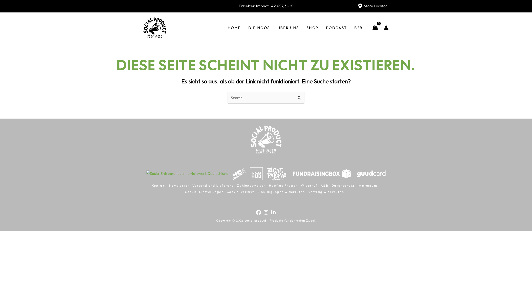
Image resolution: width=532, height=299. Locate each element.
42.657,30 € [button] (266, 6)
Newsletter (179, 185)
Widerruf (309, 185)
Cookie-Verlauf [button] (240, 192)
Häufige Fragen (283, 185)
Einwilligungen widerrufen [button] (281, 192)
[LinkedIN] (273, 212)
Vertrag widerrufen (326, 192)
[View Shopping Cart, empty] (375, 27)
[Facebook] (258, 212)
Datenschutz (342, 185)
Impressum (367, 185)
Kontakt (159, 185)
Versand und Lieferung (213, 185)
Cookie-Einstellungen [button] (204, 192)
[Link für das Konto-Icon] (386, 27)
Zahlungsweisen (251, 185)
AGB (324, 185)
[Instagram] (266, 212)
